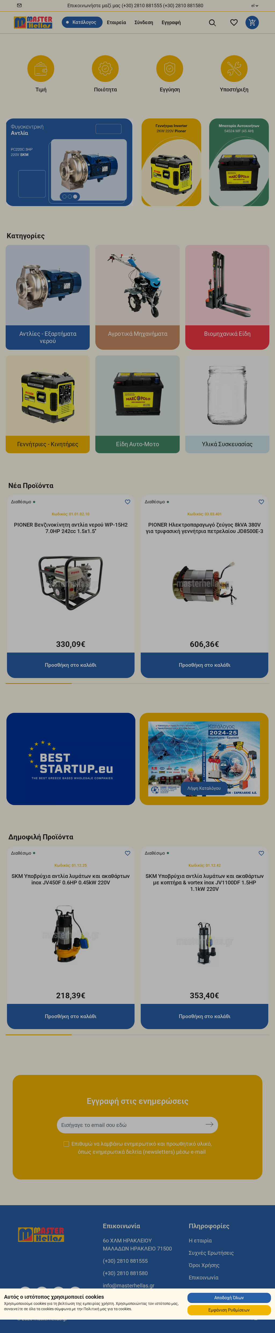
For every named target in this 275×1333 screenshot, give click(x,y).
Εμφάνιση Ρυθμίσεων (229, 1310)
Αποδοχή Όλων (229, 1297)
